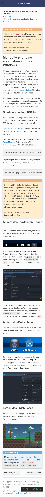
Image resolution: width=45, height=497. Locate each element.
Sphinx (15, 491)
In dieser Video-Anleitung (13, 128)
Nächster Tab (33, 473)
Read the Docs (24, 493)
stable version (17, 48)
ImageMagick (8, 142)
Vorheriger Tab (12, 473)
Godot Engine (24, 3)
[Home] (3, 16)
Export (9, 16)
